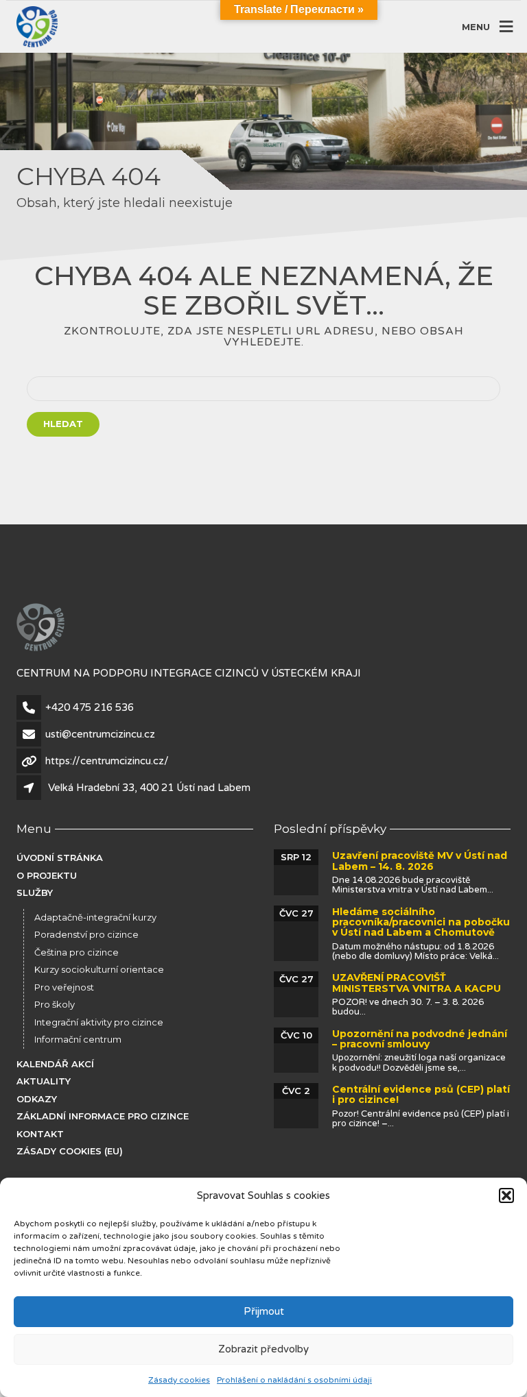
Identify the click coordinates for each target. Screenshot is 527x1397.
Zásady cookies (179, 1380)
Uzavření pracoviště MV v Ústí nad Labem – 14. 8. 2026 (419, 860)
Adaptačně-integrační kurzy (95, 917)
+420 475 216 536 (89, 707)
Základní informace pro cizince (102, 1115)
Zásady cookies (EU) (69, 1150)
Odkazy (36, 1098)
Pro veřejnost (64, 987)
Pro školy (54, 1004)
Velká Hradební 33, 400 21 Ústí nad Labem (149, 787)
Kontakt (40, 1133)
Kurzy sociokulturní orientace (99, 969)
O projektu (46, 875)
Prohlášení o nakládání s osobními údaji (294, 1380)
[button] (506, 1195)
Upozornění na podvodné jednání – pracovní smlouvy (419, 1039)
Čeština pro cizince (76, 952)
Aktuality (43, 1081)
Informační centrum (77, 1039)
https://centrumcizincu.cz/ (107, 761)
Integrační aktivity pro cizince (98, 1022)
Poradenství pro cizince (86, 934)
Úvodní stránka (59, 857)
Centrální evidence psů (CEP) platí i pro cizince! (421, 1094)
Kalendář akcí (55, 1063)
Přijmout (264, 1311)
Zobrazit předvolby (263, 1349)
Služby (34, 892)
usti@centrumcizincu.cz (100, 734)
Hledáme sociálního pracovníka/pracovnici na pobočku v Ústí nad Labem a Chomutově (421, 922)
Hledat (63, 423)
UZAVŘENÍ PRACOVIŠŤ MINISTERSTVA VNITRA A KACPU (416, 982)
